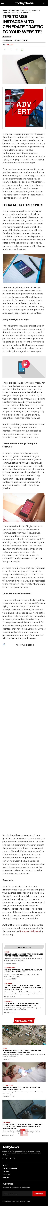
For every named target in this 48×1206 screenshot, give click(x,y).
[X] (10, 49)
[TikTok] (10, 1158)
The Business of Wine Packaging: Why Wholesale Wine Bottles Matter (21, 1004)
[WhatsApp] (21, 49)
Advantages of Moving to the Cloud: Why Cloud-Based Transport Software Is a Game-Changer (23, 987)
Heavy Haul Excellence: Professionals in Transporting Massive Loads (23, 955)
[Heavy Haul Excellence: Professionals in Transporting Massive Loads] (24, 1035)
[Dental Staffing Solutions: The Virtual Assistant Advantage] (24, 1072)
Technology (9, 968)
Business (8, 983)
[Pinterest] (16, 49)
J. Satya (9, 45)
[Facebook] (4, 49)
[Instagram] (6, 1158)
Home (4, 10)
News (6, 952)
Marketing (13, 10)
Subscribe (39, 1194)
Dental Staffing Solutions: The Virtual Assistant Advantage (23, 971)
